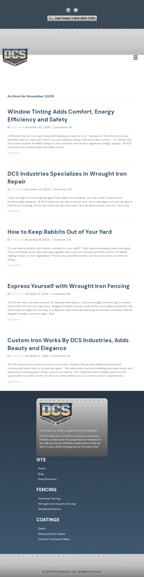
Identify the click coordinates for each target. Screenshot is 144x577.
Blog (41, 473)
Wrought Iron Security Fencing (57, 503)
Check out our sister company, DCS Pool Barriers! (68, 430)
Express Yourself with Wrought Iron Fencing (69, 286)
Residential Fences (49, 509)
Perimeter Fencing (49, 498)
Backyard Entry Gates (51, 533)
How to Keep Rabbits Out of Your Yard (60, 232)
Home (42, 468)
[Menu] (135, 57)
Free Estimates (47, 479)
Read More (14, 153)
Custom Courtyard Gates (54, 539)
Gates (42, 528)
